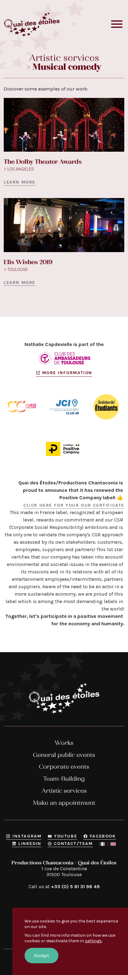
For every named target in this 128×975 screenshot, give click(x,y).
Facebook (103, 836)
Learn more (19, 182)
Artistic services (64, 791)
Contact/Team (73, 843)
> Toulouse (16, 269)
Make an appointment (64, 803)
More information (67, 372)
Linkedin (29, 843)
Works (64, 743)
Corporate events (64, 766)
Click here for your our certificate (73, 505)
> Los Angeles (19, 169)
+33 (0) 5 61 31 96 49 (75, 886)
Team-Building (64, 779)
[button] (116, 24)
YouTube (65, 836)
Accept (41, 955)
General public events (64, 755)
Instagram (26, 836)
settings (93, 940)
